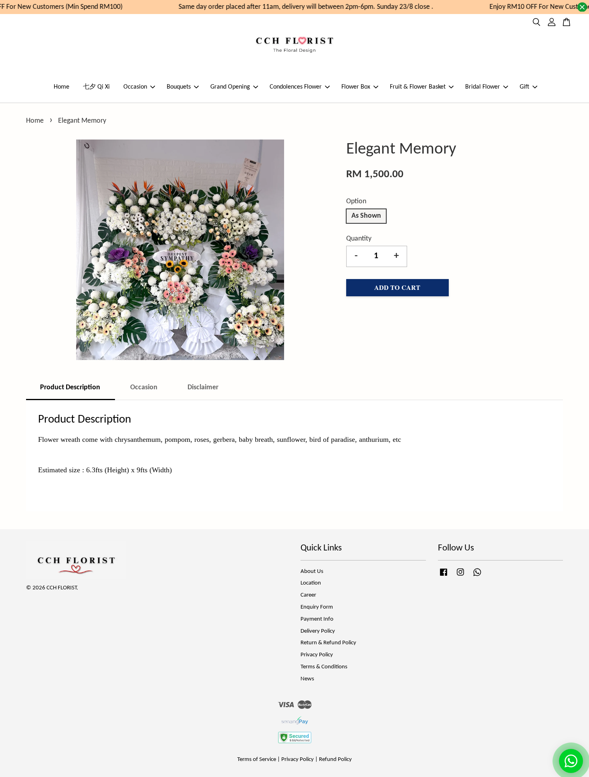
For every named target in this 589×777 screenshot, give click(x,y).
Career (308, 595)
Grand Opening (230, 87)
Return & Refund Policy (328, 643)
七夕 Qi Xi (96, 87)
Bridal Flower (482, 87)
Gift (524, 87)
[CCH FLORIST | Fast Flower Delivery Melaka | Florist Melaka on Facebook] (443, 576)
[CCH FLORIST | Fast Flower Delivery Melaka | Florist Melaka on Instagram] (460, 576)
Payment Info (317, 619)
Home (61, 87)
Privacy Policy (317, 655)
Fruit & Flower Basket (418, 87)
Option (356, 201)
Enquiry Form (317, 607)
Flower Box (355, 87)
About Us (312, 572)
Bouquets (179, 87)
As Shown (366, 216)
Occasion (135, 87)
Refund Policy (335, 760)
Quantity (358, 239)
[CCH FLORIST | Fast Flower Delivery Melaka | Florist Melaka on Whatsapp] (477, 576)
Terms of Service (256, 760)
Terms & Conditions (324, 667)
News (307, 679)
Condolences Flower (296, 87)
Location (311, 583)
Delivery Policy (318, 631)
